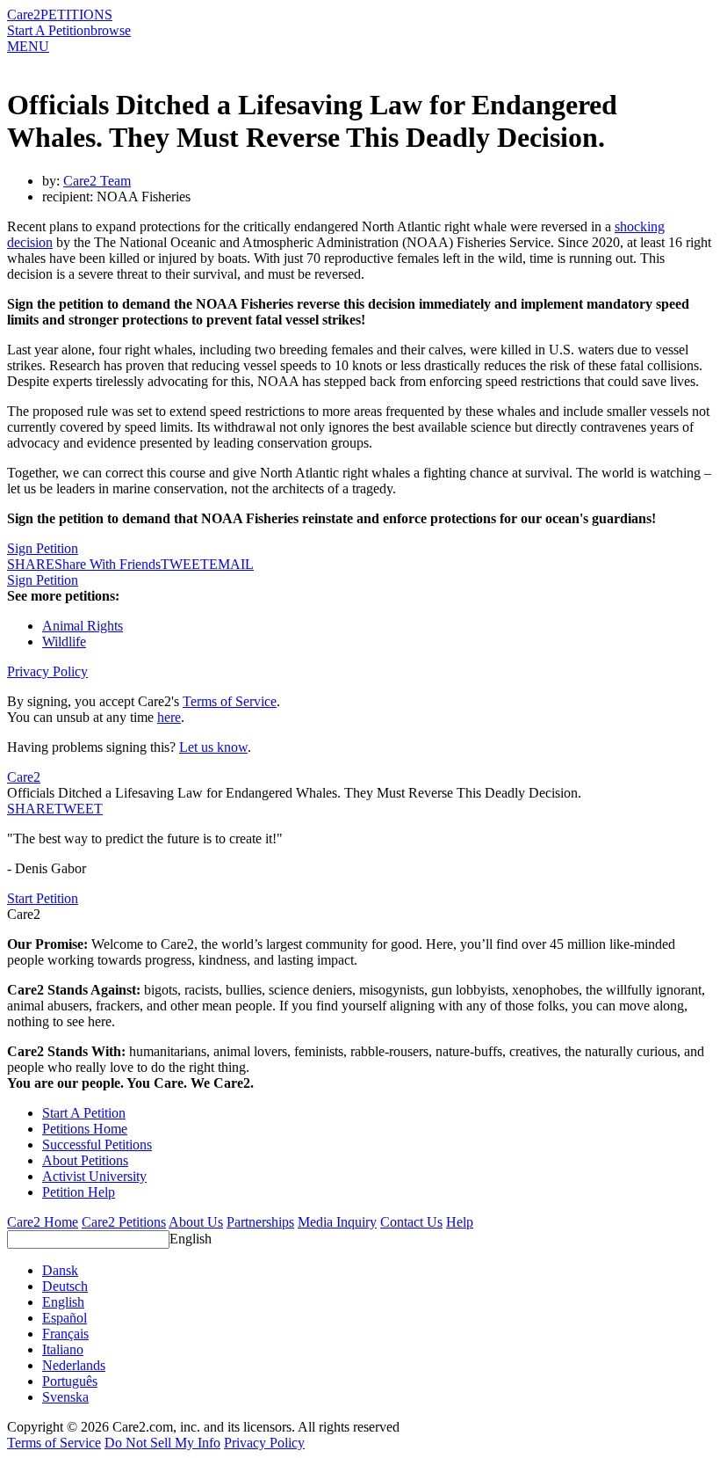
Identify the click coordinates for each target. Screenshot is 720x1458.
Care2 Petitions (124, 1221)
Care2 (23, 14)
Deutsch (65, 1286)
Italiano (62, 1349)
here (169, 717)
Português (69, 1381)
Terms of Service (230, 701)
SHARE (30, 808)
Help (459, 1221)
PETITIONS (76, 14)
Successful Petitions (97, 1144)
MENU (28, 46)
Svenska (65, 1396)
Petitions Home (84, 1128)
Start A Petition (48, 30)
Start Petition (42, 898)
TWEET (185, 564)
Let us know (213, 747)
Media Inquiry (337, 1221)
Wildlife (64, 641)
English (190, 1238)
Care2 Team (97, 180)
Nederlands (73, 1365)
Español (64, 1317)
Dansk (60, 1270)
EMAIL (231, 564)
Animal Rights (82, 625)
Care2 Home (42, 1221)
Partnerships (260, 1221)
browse (110, 30)
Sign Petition (42, 548)
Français (65, 1333)
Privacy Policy (47, 671)
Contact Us (411, 1221)
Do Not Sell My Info (162, 1442)
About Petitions (85, 1160)
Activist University (94, 1176)
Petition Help (78, 1192)
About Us (196, 1221)
